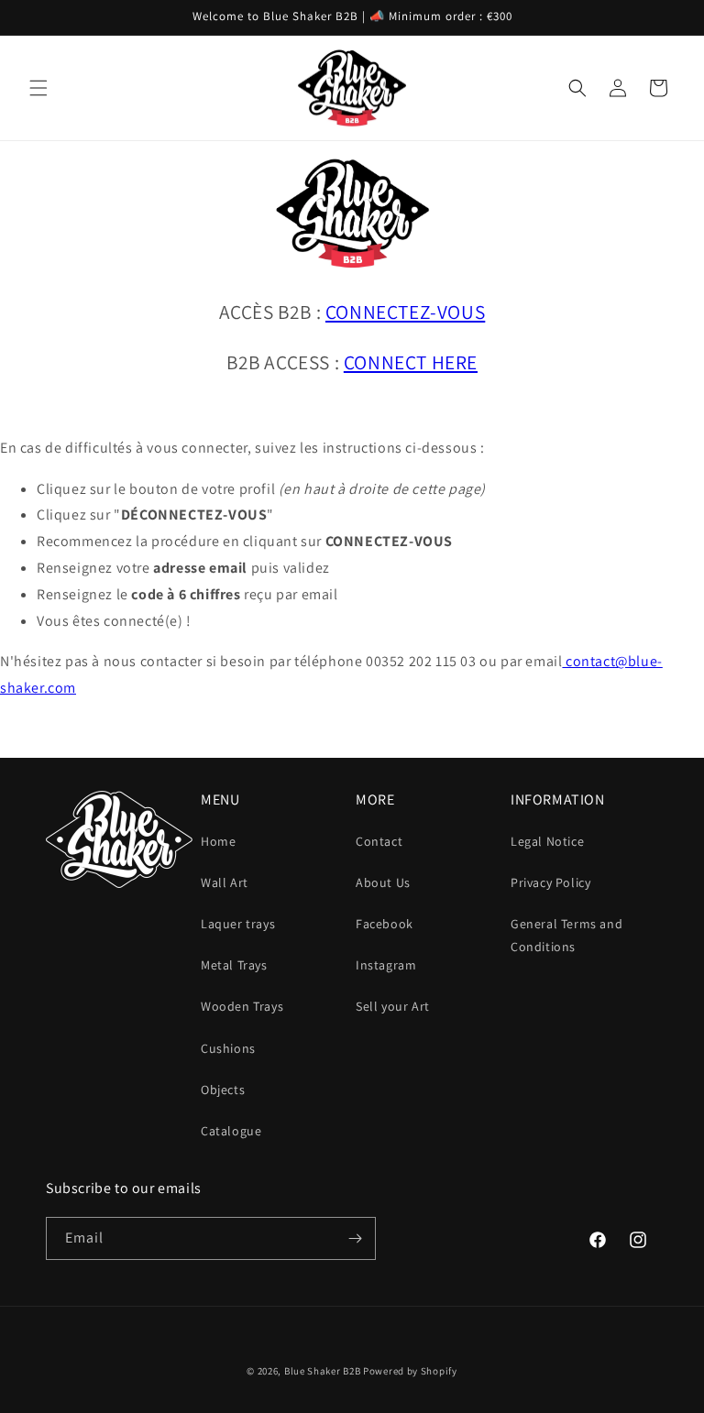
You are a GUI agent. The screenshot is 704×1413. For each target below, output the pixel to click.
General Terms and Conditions (566, 935)
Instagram (386, 965)
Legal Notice (547, 841)
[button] (38, 88)
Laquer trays (238, 923)
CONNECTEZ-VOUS (405, 311)
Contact (379, 841)
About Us (383, 882)
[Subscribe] (355, 1238)
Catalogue (231, 1131)
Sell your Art (393, 1006)
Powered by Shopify (410, 1370)
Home (218, 841)
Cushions (228, 1048)
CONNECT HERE (411, 362)
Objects (223, 1089)
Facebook (384, 923)
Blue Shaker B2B (322, 1370)
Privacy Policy (550, 882)
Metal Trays (234, 965)
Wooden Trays (242, 1006)
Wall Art (224, 882)
